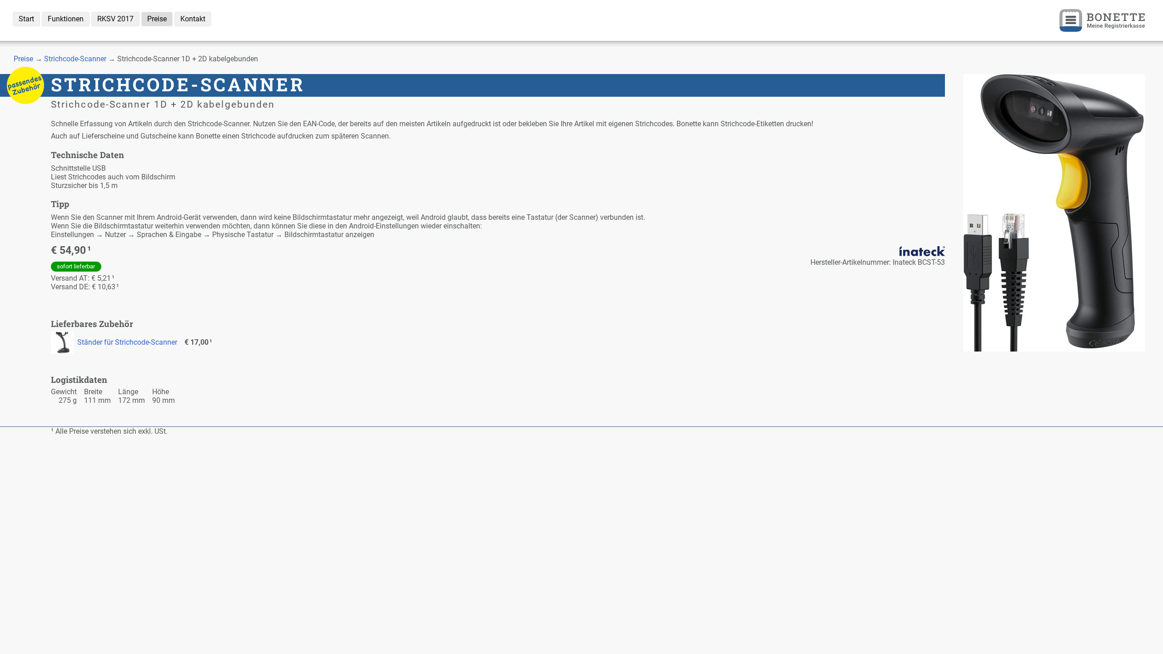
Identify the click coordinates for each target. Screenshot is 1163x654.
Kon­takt (192, 19)
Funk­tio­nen (66, 19)
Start (26, 19)
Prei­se (157, 19)
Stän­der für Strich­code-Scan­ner (127, 342)
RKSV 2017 (115, 19)
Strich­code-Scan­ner (75, 58)
